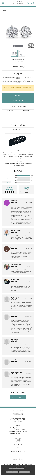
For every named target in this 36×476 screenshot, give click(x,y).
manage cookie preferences (16, 468)
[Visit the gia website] (21, 459)
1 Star (15, 182)
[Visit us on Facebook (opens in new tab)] (16, 440)
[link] (28, 3)
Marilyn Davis (15, 279)
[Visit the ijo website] (15, 459)
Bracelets (12, 163)
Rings (22, 163)
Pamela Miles (15, 297)
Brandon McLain (16, 264)
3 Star (15, 179)
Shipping (10, 110)
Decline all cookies (12, 472)
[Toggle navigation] (3, 3)
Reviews (18, 171)
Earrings (18, 163)
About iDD (18, 130)
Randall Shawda (16, 315)
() (32, 175)
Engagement (28, 163)
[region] (18, 32)
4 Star (15, 177)
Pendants (6, 163)
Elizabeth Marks (16, 230)
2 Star (15, 180)
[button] (31, 3)
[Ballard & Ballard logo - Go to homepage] (18, 3)
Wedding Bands (19, 165)
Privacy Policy (26, 466)
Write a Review (18, 397)
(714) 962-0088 (18, 61)
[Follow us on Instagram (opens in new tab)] (20, 440)
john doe (13, 247)
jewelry (5, 10)
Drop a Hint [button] (18, 101)
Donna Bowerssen (16, 360)
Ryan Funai (14, 200)
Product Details (18, 125)
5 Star (15, 175)
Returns (26, 110)
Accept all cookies (24, 472)
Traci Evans (14, 339)
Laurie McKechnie (16, 372)
